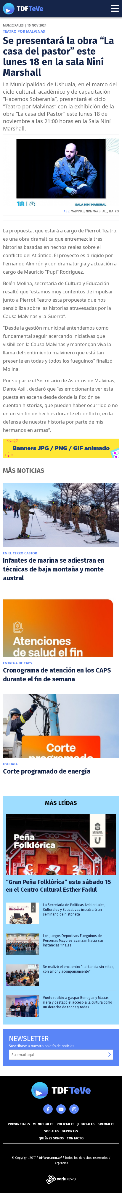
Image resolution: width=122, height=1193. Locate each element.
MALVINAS (77, 211)
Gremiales (105, 1124)
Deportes (70, 1131)
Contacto (75, 1138)
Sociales (51, 1131)
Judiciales (85, 1124)
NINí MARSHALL (96, 211)
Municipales (43, 1124)
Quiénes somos (51, 1138)
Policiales (65, 1124)
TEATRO (114, 211)
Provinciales (19, 1124)
